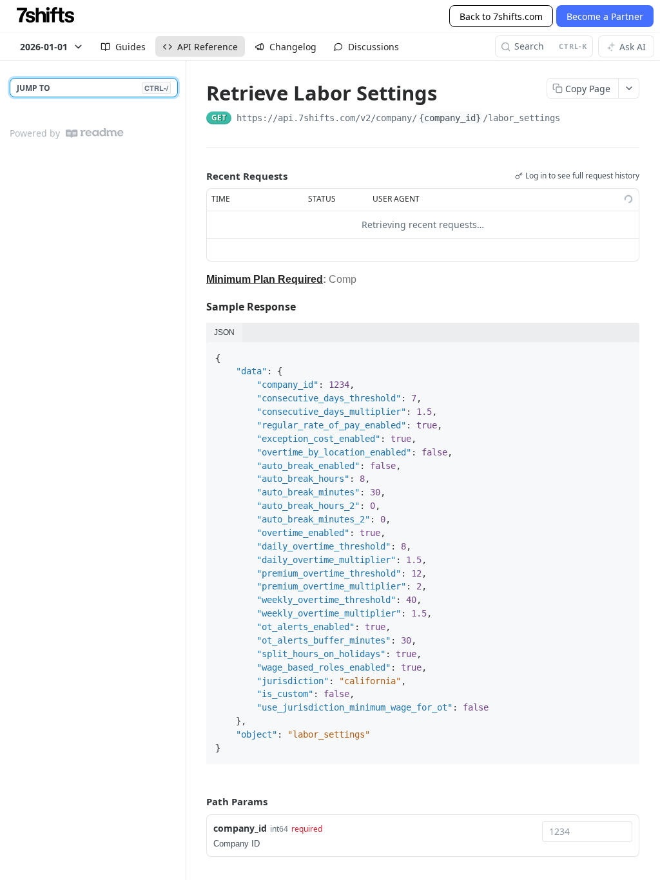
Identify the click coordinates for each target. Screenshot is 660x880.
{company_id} (450, 118)
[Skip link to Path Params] (197, 801)
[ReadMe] (95, 133)
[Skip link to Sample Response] (197, 306)
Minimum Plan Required (264, 279)
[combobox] (587, 831)
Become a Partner (605, 16)
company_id (240, 828)
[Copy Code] (624, 353)
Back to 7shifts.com (501, 16)
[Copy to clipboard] (573, 119)
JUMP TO (92, 87)
